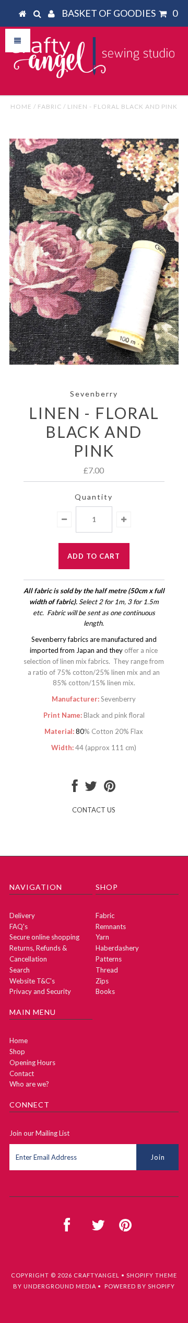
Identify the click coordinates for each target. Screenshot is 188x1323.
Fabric (50, 106)
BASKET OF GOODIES (120, 13)
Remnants (111, 926)
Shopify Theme (151, 1275)
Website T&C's (32, 981)
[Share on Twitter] (91, 788)
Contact (21, 1073)
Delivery (22, 915)
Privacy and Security (40, 991)
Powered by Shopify (139, 1286)
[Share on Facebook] (75, 788)
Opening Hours (32, 1062)
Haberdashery (117, 948)
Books (105, 991)
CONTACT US (93, 810)
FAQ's (18, 926)
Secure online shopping (44, 937)
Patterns (109, 959)
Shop (17, 1051)
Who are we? (29, 1084)
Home (21, 106)
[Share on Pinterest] (109, 788)
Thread (107, 970)
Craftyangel (97, 1275)
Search (19, 970)
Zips (102, 981)
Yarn (102, 937)
